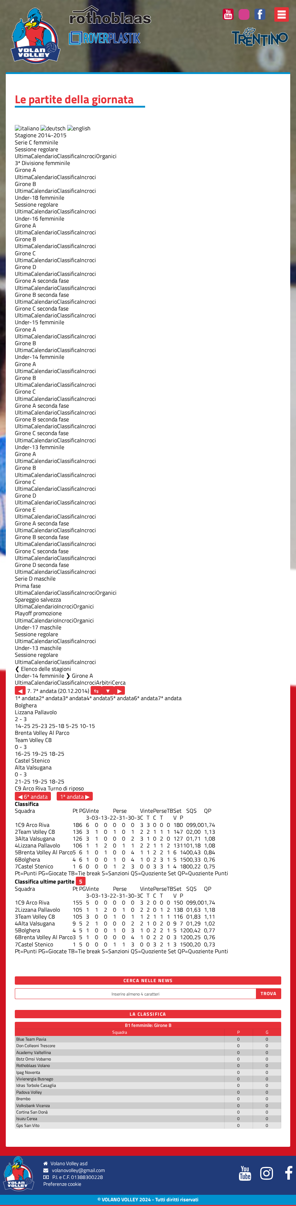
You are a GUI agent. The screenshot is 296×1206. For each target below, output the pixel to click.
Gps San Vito (27, 1125)
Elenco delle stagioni (46, 668)
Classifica (68, 156)
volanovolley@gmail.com (78, 1170)
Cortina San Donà (32, 1112)
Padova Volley (29, 1092)
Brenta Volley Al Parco (42, 732)
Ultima (23, 156)
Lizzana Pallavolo (36, 712)
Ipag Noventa (28, 1072)
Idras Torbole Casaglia (36, 1085)
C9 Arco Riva (30, 788)
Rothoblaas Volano (33, 1065)
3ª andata (74, 698)
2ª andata (50, 698)
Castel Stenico (32, 760)
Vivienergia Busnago (34, 1078)
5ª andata (122, 698)
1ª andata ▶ (75, 796)
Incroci (88, 156)
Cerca (119, 682)
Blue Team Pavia (31, 1039)
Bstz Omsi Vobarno (33, 1058)
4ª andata (98, 698)
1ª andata (27, 698)
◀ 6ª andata (33, 796)
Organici (106, 156)
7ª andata (170, 698)
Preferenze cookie (62, 1184)
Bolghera (26, 705)
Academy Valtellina (33, 1052)
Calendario (44, 156)
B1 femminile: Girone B (148, 1025)
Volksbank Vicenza (33, 1105)
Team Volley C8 (33, 740)
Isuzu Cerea (26, 1118)
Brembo (23, 1098)
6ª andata (146, 698)
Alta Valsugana (33, 767)
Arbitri (104, 682)
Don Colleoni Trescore (35, 1045)
